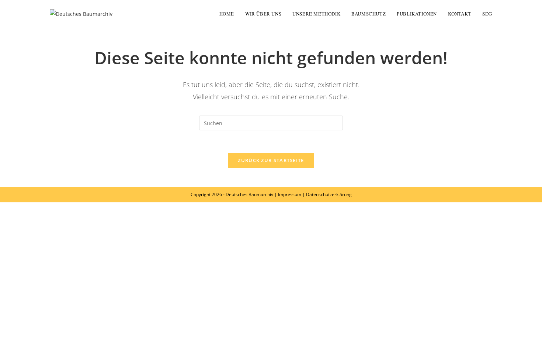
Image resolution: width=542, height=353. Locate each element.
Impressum (289, 194)
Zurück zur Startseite (271, 160)
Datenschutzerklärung (329, 194)
